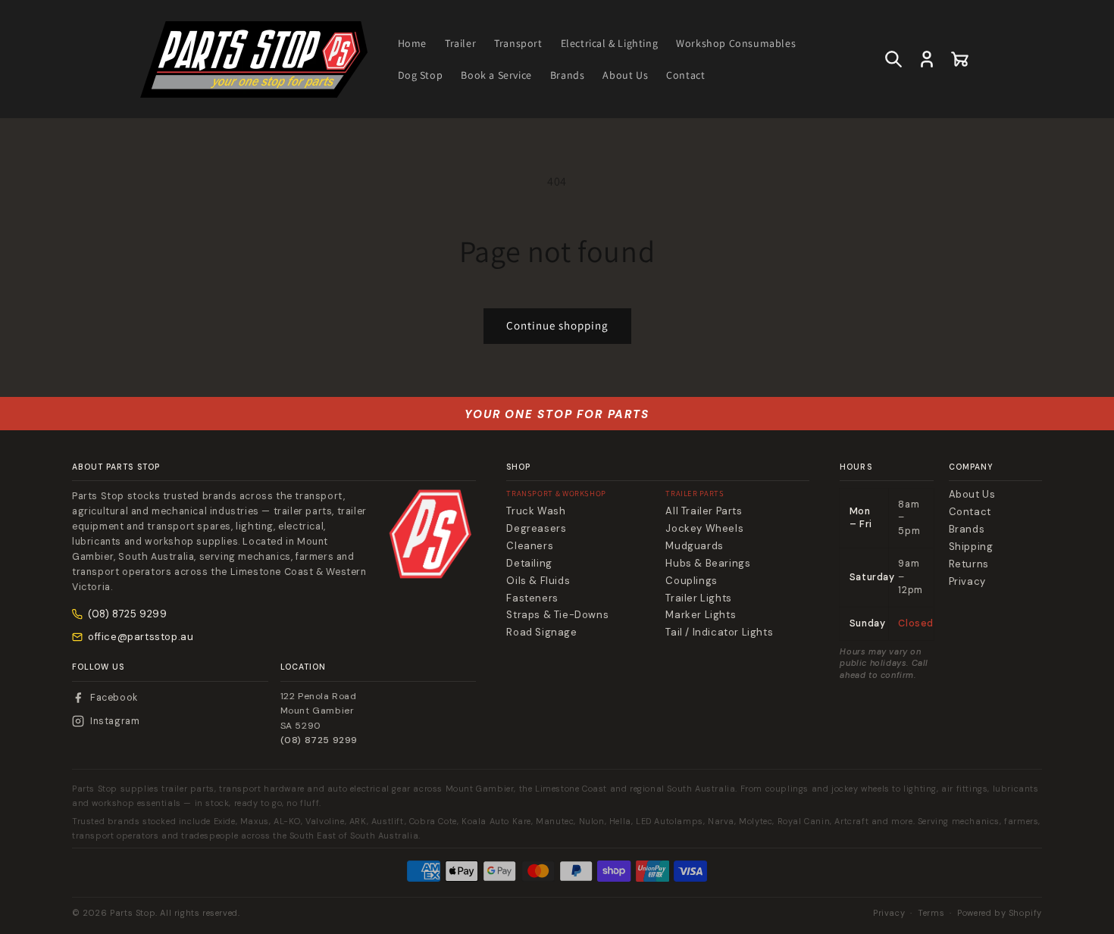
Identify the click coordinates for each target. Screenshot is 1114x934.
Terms (931, 912)
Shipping (971, 547)
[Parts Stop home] (430, 534)
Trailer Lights (698, 598)
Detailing (529, 564)
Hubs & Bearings (707, 564)
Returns (969, 564)
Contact (970, 512)
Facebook (114, 698)
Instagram (114, 721)
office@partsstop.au (140, 636)
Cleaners (529, 546)
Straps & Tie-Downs (557, 615)
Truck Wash (535, 511)
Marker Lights (700, 615)
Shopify (1025, 912)
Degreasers (536, 529)
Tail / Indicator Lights (719, 632)
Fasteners (532, 598)
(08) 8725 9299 (127, 614)
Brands (967, 529)
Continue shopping (557, 325)
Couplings (691, 581)
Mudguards (694, 546)
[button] (893, 59)
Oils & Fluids (538, 581)
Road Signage (541, 632)
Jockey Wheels (704, 529)
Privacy (967, 582)
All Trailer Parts (703, 511)
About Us (972, 495)
